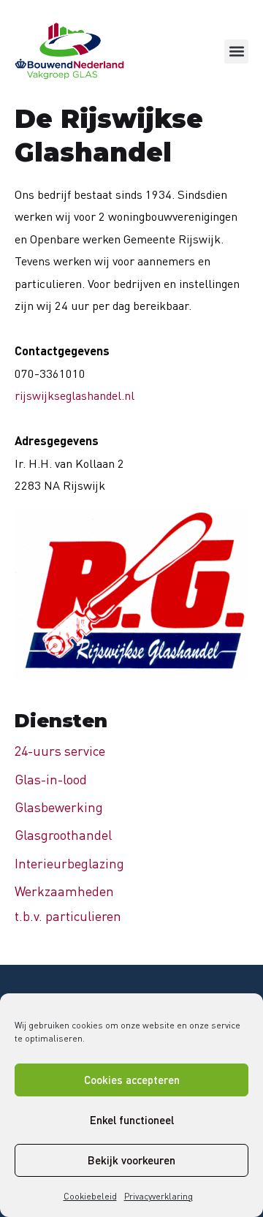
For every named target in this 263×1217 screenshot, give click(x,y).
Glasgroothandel (63, 835)
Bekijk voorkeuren (131, 1160)
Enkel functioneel (132, 1119)
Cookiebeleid (90, 1196)
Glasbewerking (59, 807)
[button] (236, 51)
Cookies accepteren (132, 1079)
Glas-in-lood (51, 779)
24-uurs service (60, 751)
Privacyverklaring (158, 1196)
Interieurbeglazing (69, 863)
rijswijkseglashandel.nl (74, 395)
